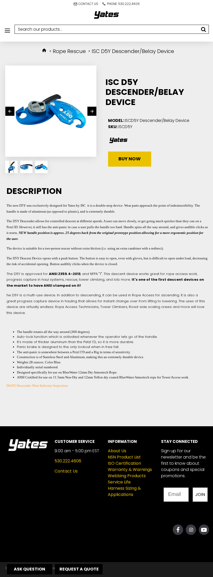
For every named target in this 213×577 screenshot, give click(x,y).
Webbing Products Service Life (127, 479)
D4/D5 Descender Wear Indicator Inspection (37, 386)
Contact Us (66, 471)
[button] (9, 111)
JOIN (200, 494)
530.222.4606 (68, 461)
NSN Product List (124, 457)
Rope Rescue (69, 51)
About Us (117, 451)
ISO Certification (124, 463)
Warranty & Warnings (130, 470)
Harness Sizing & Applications (124, 491)
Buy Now (129, 159)
